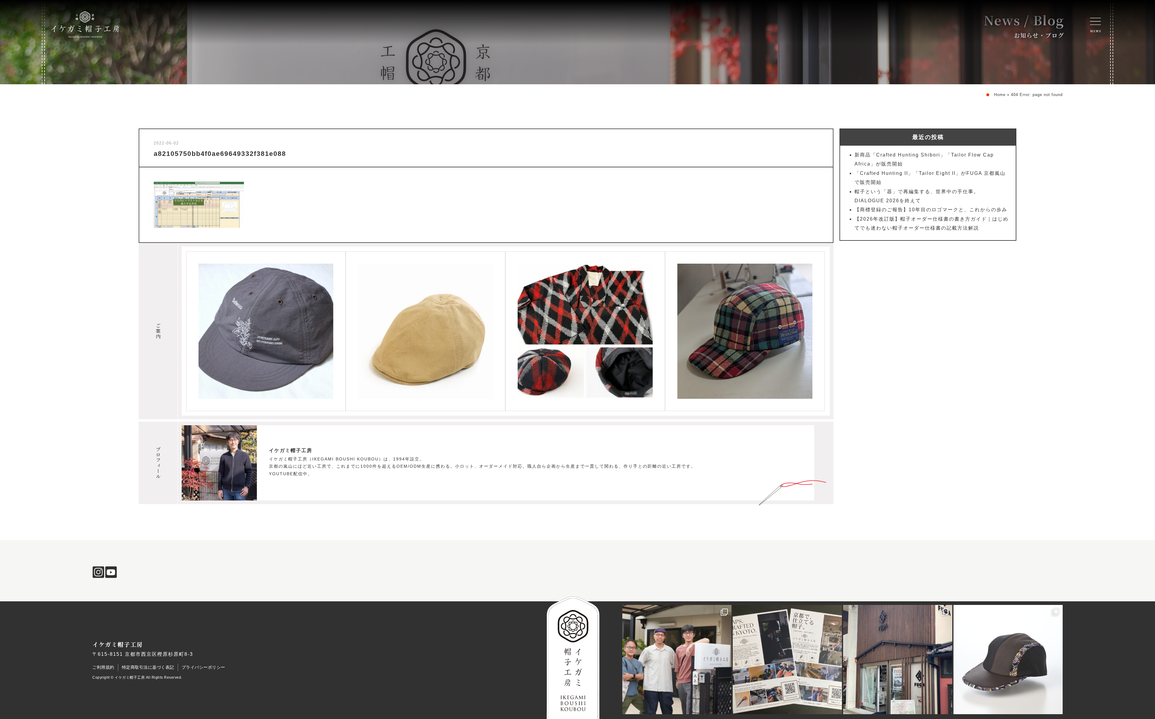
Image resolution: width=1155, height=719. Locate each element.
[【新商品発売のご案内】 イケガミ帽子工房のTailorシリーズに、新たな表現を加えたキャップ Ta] (1008, 659)
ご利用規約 (103, 667)
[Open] (1095, 21)
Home (1000, 94)
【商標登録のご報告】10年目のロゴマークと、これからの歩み (931, 209)
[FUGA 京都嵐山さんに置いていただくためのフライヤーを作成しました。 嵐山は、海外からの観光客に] (787, 659)
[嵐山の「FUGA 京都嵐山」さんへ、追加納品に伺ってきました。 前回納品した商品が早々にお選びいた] (897, 659)
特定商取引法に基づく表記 (148, 667)
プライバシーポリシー (203, 667)
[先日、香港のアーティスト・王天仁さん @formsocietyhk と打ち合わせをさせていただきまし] (677, 659)
